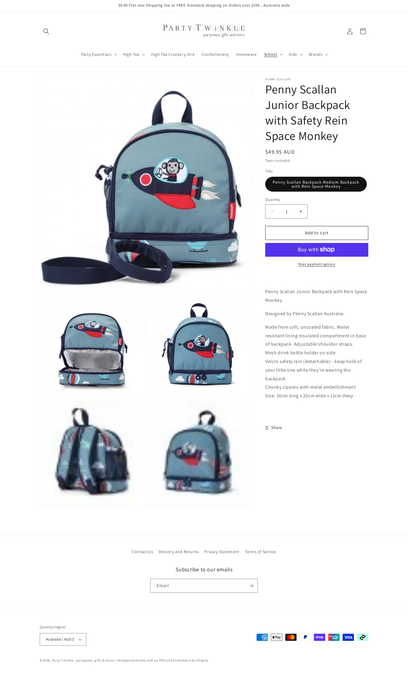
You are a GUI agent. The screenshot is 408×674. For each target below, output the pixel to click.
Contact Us (142, 551)
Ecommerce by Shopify (190, 660)
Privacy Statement (221, 551)
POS (162, 660)
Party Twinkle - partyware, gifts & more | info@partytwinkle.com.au (105, 660)
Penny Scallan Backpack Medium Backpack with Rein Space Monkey (316, 184)
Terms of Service (260, 551)
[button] (46, 31)
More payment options (316, 263)
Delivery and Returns (179, 551)
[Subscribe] (250, 586)
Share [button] (276, 427)
